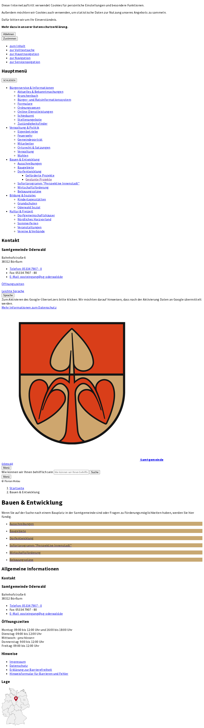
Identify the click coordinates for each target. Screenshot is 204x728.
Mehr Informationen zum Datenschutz (29, 307)
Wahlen (23, 155)
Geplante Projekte (39, 179)
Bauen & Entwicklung (25, 159)
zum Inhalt (17, 46)
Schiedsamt (26, 115)
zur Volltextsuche (22, 50)
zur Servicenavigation (25, 62)
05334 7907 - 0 (26, 269)
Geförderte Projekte (40, 175)
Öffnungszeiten (13, 284)
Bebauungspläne (29, 191)
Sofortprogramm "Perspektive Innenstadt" (48, 183)
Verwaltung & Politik (24, 127)
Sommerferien (28, 223)
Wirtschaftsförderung (33, 187)
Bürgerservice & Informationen (32, 88)
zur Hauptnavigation (24, 54)
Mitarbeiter (26, 143)
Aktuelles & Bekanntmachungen (40, 92)
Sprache (8, 295)
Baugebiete (26, 167)
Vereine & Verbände (31, 231)
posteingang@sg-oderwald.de (36, 277)
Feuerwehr (25, 135)
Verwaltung (26, 151)
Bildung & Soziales (23, 195)
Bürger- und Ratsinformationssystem (44, 100)
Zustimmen (9, 38)
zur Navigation (20, 58)
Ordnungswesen (29, 107)
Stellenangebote (30, 119)
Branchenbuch (28, 96)
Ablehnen (8, 34)
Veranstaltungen (30, 227)
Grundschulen (27, 203)
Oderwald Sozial (29, 207)
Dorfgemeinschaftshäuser (36, 215)
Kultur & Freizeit (21, 211)
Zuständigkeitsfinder (32, 123)
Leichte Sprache (13, 291)
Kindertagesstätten (32, 199)
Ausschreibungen (30, 163)
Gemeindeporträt (30, 139)
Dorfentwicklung (30, 171)
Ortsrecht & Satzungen (34, 147)
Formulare (25, 104)
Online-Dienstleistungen (35, 111)
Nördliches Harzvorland (34, 219)
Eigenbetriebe (28, 131)
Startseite (17, 488)
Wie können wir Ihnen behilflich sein (27, 472)
